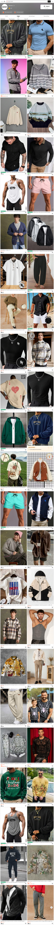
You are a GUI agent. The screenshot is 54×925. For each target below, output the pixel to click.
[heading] (24, 5)
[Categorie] (4, 1)
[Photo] (3, 12)
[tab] (6, 16)
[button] (2, 1)
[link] (5, 7)
